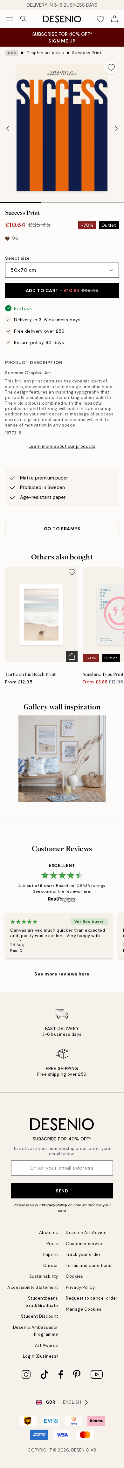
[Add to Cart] (72, 656)
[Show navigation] (10, 19)
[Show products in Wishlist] (100, 19)
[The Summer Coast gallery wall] (62, 758)
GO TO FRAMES (62, 529)
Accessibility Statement (32, 1287)
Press (52, 1243)
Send (62, 1191)
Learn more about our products (62, 446)
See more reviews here (62, 974)
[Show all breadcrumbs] (11, 53)
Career (50, 1265)
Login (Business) (40, 1356)
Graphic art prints (45, 52)
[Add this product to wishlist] (111, 67)
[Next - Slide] (116, 128)
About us (48, 1232)
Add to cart (62, 290)
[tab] (20, 200)
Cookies (74, 1276)
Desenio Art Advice (86, 1232)
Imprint (50, 1254)
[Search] (24, 19)
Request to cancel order (92, 1298)
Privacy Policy (54, 1205)
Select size (17, 258)
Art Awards (46, 1345)
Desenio (80, 1450)
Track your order (83, 1254)
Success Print (87, 52)
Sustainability (43, 1276)
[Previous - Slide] (8, 128)
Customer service (85, 1243)
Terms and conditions (88, 1265)
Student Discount (39, 1316)
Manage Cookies (83, 1309)
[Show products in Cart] (114, 19)
